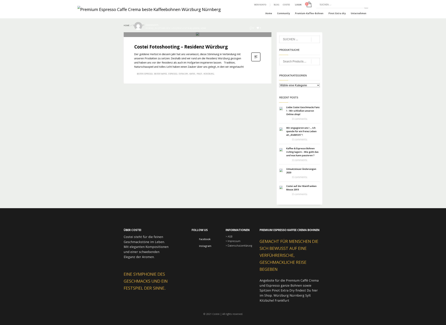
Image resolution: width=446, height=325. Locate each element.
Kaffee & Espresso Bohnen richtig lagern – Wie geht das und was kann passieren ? (302, 152)
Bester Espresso (145, 74)
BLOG (276, 5)
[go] (366, 4)
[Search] (315, 61)
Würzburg (208, 74)
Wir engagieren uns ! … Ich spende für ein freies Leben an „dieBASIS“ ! (301, 131)
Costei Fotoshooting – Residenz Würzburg (181, 47)
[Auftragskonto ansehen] (309, 4)
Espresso (172, 74)
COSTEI (286, 5)
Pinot (199, 74)
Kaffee (192, 74)
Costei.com (152, 25)
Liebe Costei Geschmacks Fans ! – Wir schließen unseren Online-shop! (303, 111)
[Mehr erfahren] (256, 61)
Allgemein (194, 28)
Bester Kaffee (160, 74)
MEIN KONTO (260, 5)
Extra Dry (183, 74)
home (203, 28)
